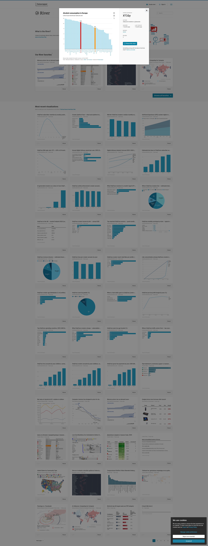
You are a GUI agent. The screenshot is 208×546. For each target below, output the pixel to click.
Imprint (185, 527)
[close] (146, 10)
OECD (124, 32)
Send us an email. (130, 49)
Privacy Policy (193, 527)
